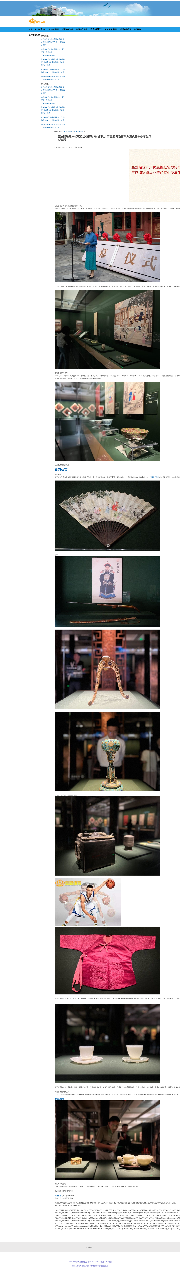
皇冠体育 (85, 1266)
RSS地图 (100, 1262)
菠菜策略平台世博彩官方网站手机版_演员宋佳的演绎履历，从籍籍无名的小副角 (53, 62)
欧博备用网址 (154, 477)
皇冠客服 (99, 1266)
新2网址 (105, 1266)
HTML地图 (108, 1262)
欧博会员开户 (78, 131)
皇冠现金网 (92, 1266)
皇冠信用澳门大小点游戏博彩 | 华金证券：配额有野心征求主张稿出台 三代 (53, 42)
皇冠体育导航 (77, 1266)
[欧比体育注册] (37, 24)
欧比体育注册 (67, 131)
